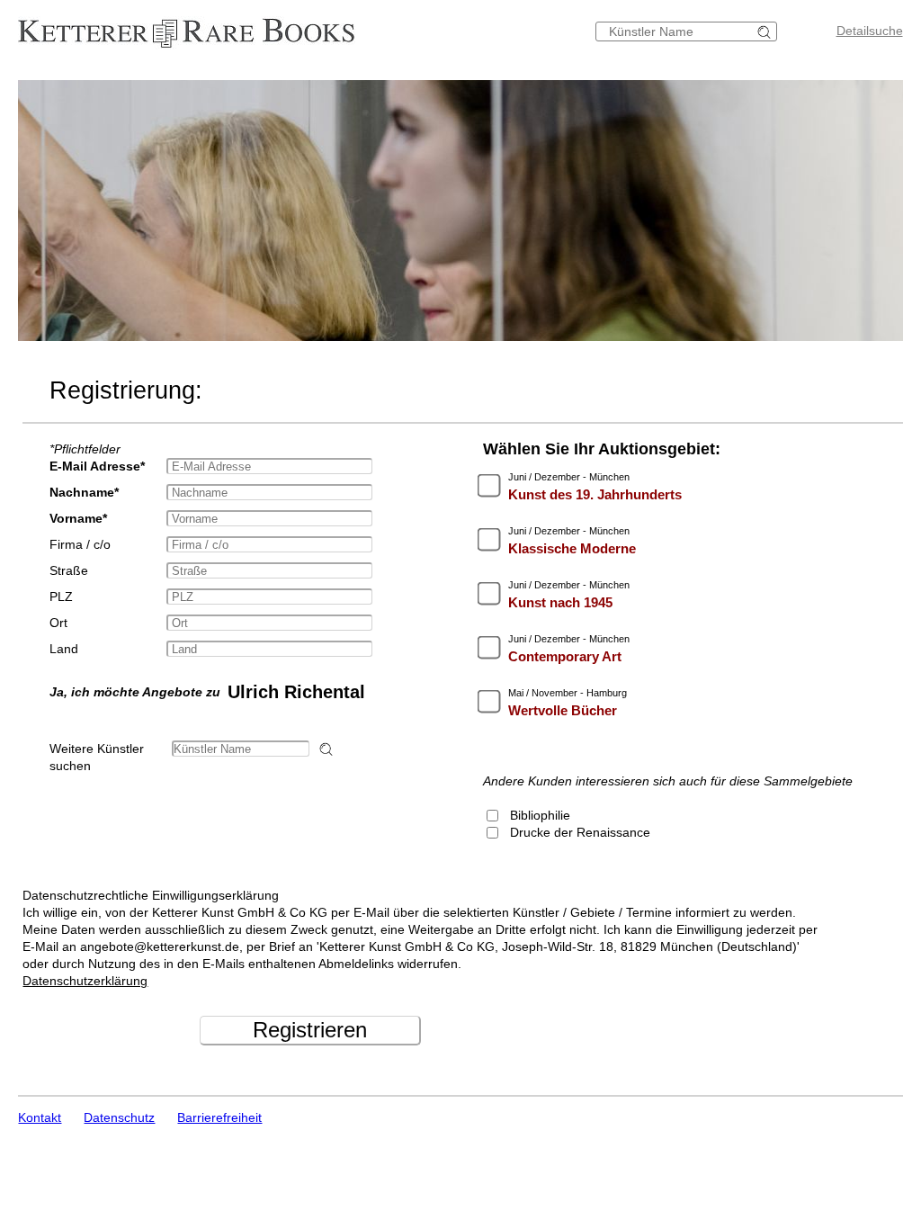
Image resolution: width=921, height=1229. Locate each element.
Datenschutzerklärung (85, 980)
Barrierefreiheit (219, 1117)
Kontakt (39, 1117)
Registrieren (310, 1030)
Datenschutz (119, 1117)
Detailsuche (869, 30)
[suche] (766, 32)
